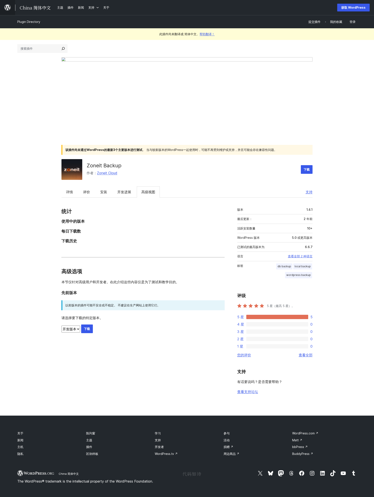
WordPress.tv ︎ (166, 454)
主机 (20, 447)
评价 (86, 192)
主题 (89, 440)
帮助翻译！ (207, 34)
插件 (89, 447)
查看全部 (306, 355)
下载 (307, 169)
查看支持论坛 (247, 391)
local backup (303, 266)
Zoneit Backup (104, 165)
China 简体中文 (69, 473)
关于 (20, 433)
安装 (103, 192)
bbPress (300, 447)
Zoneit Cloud (107, 173)
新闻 (20, 440)
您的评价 (244, 355)
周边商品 (231, 454)
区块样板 (92, 454)
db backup (284, 266)
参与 (227, 433)
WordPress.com (305, 433)
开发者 (159, 447)
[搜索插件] (63, 48)
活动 (227, 440)
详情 (69, 192)
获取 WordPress (353, 7)
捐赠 (228, 447)
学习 (158, 433)
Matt (297, 440)
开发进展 (124, 192)
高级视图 (148, 192)
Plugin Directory (28, 22)
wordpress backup (298, 275)
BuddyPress (302, 454)
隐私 (20, 454)
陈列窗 (90, 433)
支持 (309, 192)
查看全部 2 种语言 (300, 256)
